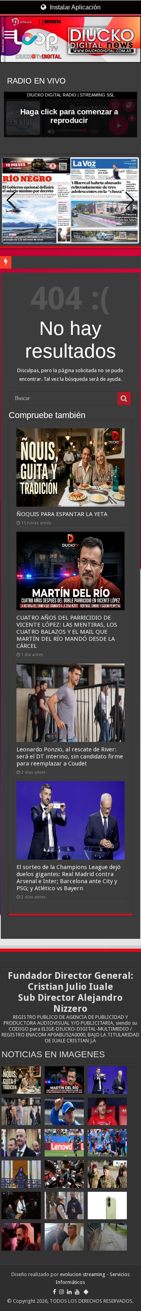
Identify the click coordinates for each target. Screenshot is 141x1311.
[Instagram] (61, 1291)
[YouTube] (77, 1291)
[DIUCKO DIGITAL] (70, 39)
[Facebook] (54, 1291)
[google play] (86, 1291)
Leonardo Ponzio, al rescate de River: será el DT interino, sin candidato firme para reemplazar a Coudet (69, 756)
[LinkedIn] (69, 1291)
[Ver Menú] (10, 35)
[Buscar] (124, 398)
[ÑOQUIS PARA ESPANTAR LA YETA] (21, 1080)
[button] (130, 200)
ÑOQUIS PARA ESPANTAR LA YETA (61, 514)
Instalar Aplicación (74, 7)
